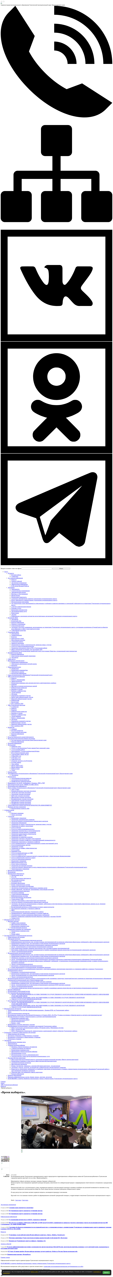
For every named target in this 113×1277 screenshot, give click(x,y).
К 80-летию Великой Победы (20, 586)
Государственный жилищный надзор (19, 993)
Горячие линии (5, 1257)
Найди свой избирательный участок (22, 697)
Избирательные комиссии (19, 687)
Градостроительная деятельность (21, 878)
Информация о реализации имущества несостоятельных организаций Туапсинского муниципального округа (44, 616)
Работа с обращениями (18, 679)
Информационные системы (19, 896)
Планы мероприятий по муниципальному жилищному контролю (31, 967)
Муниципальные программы (20, 602)
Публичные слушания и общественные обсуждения (19, 1032)
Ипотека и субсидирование (19, 594)
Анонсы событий (16, 581)
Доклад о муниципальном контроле (22, 951)
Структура (11, 816)
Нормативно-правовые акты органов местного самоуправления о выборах (33, 683)
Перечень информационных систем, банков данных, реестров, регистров (30, 1077)
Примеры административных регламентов (24, 1047)
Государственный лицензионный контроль (21, 1000)
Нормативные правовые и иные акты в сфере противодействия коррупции (34, 1061)
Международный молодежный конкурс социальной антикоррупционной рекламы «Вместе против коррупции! (44, 1059)
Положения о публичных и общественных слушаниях (24, 1037)
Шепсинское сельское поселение (21, 797)
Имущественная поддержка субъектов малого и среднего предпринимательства (32, 1016)
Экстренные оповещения (18, 583)
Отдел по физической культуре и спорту (23, 857)
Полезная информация (14, 743)
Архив (13, 932)
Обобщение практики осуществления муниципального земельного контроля (34, 945)
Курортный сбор (16, 621)
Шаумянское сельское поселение (21, 802)
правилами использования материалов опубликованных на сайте (63, 1266)
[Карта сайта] (56, 117)
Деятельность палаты (17, 672)
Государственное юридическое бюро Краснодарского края (28, 740)
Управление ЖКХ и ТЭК (18, 835)
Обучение (14, 694)
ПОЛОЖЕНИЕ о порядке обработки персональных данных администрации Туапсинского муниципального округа (43, 1078)
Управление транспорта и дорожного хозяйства (25, 842)
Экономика (11, 587)
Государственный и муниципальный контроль (18, 935)
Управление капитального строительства (23, 834)
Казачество (11, 727)
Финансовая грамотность (19, 597)
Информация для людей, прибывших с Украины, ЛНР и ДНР (26, 783)
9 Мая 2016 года (16, 756)
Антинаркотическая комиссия (20, 780)
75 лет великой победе (18, 749)
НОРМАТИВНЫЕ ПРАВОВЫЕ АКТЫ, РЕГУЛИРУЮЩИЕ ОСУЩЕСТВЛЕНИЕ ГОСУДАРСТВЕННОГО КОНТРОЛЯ (48, 997)
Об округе (11, 573)
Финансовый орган (17, 875)
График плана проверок (18, 923)
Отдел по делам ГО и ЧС (18, 854)
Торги (9, 1012)
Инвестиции (15, 613)
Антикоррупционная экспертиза (21, 1062)
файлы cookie (34, 1271)
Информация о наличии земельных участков (21, 1024)
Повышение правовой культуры (21, 695)
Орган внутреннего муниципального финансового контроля (29, 821)
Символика (14, 576)
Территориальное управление (20, 869)
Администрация (9, 810)
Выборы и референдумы (18, 691)
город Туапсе (15, 789)
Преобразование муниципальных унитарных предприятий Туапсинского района (32, 1026)
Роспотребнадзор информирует (17, 786)
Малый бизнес (15, 595)
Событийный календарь (18, 630)
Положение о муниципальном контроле (23, 972)
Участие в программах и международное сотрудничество (28, 900)
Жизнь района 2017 (17, 765)
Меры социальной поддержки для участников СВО (26, 649)
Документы (14, 619)
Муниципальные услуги (18, 1053)
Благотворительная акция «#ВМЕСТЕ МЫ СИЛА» (23, 784)
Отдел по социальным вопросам (21, 859)
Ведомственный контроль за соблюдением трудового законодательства (32, 907)
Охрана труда (15, 918)
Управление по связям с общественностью (24, 848)
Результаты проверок (17, 892)
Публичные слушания (14, 1039)
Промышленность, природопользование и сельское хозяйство (29, 913)
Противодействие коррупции (17, 1058)
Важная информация (17, 622)
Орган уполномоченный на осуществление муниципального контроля (32, 975)
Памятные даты (16, 746)
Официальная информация (19, 584)
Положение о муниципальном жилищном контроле (26, 966)
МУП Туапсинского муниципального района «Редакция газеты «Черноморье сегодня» (37, 1027)
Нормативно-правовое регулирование (19, 929)
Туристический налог (17, 625)
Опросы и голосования (18, 624)
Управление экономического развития (22, 819)
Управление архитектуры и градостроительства (25, 830)
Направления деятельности (16, 873)
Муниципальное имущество (12, 1008)
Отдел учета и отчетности (19, 864)
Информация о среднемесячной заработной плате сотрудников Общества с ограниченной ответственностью (44, 651)
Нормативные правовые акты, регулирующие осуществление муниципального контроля (38, 943)
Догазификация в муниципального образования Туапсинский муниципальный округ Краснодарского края (40, 773)
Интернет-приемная (17, 813)
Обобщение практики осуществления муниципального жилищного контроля (34, 958)
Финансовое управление (18, 818)
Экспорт (13, 614)
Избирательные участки (18, 722)
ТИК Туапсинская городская (16, 705)
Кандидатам (15, 702)
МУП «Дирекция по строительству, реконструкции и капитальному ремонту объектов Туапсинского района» (44, 1031)
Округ (6, 571)
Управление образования (18, 822)
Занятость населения (17, 643)
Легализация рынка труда (19, 611)
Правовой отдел (16, 851)
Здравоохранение (16, 635)
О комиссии (15, 706)
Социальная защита (17, 641)
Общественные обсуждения (16, 937)
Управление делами (17, 846)
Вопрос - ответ (15, 1023)
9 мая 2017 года (16, 757)
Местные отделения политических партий (24, 686)
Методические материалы (19, 924)
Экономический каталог (18, 592)
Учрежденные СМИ (17, 899)
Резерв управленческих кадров (20, 884)
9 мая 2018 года (16, 759)
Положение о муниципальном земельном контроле (26, 940)
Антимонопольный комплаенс (20, 891)
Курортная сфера (13, 618)
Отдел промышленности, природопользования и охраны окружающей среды (34, 843)
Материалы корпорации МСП (20, 1020)
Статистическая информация (20, 894)
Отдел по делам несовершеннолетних (22, 646)
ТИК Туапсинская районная (16, 676)
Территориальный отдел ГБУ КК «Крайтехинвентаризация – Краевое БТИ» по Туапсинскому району (38, 1010)
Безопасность (12, 776)
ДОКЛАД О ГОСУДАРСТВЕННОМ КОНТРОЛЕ (26, 999)
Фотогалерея (11, 745)
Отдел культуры (16, 827)
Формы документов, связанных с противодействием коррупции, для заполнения (35, 1066)
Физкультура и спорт (17, 638)
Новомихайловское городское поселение (23, 791)
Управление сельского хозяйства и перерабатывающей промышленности (33, 840)
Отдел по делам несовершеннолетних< (23, 829)
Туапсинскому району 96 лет (20, 754)
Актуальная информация (15, 578)
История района (16, 575)
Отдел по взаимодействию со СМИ (22, 853)
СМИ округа (11, 659)
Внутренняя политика (18, 880)
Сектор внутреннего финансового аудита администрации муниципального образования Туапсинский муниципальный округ (49, 867)
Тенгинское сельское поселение (20, 794)
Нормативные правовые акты (20, 926)
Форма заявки (15, 934)
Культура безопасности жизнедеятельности (21, 737)
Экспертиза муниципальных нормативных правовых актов (29, 888)
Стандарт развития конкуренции (21, 606)
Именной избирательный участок (21, 699)
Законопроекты (12, 1043)
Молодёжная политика (18, 640)
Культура (14, 637)
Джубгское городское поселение (21, 792)
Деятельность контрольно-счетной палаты (24, 664)
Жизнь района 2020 (17, 767)
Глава (9, 811)
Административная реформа (16, 1045)
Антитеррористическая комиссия (21, 778)
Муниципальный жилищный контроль (19, 953)
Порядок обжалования (14, 1075)
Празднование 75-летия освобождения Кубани (25, 751)
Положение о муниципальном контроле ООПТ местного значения (31, 981)
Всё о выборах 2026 (17, 703)
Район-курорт (15, 768)
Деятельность (15, 589)
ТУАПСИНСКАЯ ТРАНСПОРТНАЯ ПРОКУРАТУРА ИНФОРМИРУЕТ (30, 805)
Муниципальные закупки (12, 919)
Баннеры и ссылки (17, 689)
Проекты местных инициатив (17, 807)
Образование (15, 633)
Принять (106, 1272)
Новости (14, 579)
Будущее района (16, 762)
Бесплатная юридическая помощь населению (21, 738)
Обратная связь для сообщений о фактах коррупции (27, 1072)
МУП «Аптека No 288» (18, 1029)
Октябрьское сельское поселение (21, 803)
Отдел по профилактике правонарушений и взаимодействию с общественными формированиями (40, 856)
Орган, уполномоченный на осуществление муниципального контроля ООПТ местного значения (40, 985)
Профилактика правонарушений (21, 781)
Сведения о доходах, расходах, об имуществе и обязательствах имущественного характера (38, 1067)
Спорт (13, 770)
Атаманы (14, 729)
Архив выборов (16, 692)
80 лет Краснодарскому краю (20, 753)
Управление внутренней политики (21, 865)
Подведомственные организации (21, 897)
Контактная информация (18, 673)
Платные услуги (16, 608)
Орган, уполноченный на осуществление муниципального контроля (32, 946)
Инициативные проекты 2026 (20, 808)
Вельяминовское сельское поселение (22, 799)
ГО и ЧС (14, 877)
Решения (14, 684)
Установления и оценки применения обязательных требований (30, 915)
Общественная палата (14, 667)
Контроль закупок (13, 921)
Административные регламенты (21, 1048)
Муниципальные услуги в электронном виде (24, 1055)
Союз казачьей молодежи (18, 732)
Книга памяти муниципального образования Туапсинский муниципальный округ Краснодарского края (39, 788)
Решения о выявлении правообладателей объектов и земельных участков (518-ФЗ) (36, 916)
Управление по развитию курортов (21, 837)
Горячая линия (12, 772)
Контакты (14, 665)
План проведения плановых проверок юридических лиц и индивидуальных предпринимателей (40, 948)
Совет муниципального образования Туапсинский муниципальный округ (30, 675)
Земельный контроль (14, 938)
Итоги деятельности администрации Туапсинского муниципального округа (34, 600)
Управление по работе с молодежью (22, 826)
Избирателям (15, 700)
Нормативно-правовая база (19, 662)
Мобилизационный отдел (19, 862)
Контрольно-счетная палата (16, 660)
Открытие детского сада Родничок (21, 761)
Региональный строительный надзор (19, 991)
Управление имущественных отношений (23, 832)
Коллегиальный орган (18, 1021)
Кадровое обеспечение (18, 883)
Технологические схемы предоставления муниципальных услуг (30, 1056)
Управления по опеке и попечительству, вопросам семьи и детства (31, 645)
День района (15, 764)
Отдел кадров (15, 850)
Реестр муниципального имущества (18, 1013)
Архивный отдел (16, 881)
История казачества (17, 730)
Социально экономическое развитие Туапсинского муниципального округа (34, 598)
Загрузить (18, 1200)
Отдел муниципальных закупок (20, 845)
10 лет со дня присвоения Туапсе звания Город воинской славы (30, 748)
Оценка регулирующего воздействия (22, 886)
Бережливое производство (19, 610)
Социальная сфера (13, 632)
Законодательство (16, 681)
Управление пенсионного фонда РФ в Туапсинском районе (29, 648)
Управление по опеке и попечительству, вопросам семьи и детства (31, 824)
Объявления (15, 668)
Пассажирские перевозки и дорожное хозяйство (25, 908)
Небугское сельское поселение (20, 795)
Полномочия (11, 872)
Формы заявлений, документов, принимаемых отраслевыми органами (32, 889)
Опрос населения (16, 815)
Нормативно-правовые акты (19, 1018)
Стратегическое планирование (20, 590)
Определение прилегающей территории (23, 656)
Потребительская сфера (15, 652)
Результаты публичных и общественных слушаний (23, 1035)
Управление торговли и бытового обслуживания (26, 838)
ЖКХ (13, 910)
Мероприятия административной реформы (24, 1051)
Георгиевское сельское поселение (21, 800)
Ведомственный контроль (19, 927)
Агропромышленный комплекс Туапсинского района (27, 911)
